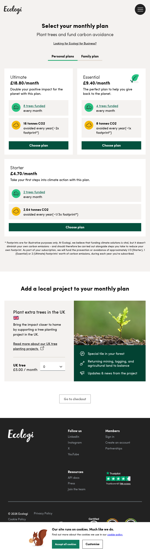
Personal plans (63, 56)
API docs (73, 477)
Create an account (117, 442)
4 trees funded (107, 105)
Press (71, 483)
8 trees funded (34, 105)
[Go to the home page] (13, 10)
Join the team (76, 489)
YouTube (73, 454)
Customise (93, 544)
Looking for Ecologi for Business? (75, 43)
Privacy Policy (43, 513)
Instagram (75, 442)
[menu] (140, 9)
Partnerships (113, 448)
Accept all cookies (65, 544)
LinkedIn (73, 436)
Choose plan (38, 145)
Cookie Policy (17, 519)
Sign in (109, 436)
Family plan (90, 56)
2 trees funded (34, 192)
